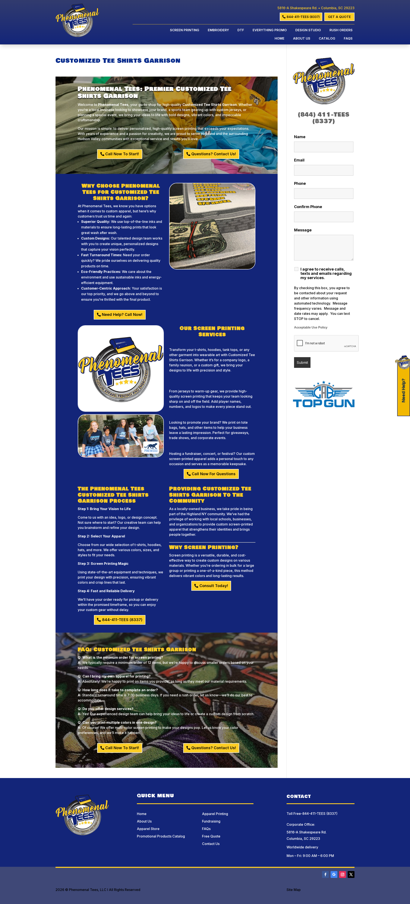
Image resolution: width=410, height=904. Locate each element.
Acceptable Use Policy (310, 327)
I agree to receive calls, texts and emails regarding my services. (326, 273)
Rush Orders (341, 30)
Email (299, 160)
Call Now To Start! (122, 154)
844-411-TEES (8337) (303, 17)
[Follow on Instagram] (342, 874)
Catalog (327, 38)
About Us (301, 38)
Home (279, 38)
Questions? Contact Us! (213, 154)
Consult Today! (213, 585)
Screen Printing (184, 30)
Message (303, 230)
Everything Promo (270, 30)
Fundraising (211, 821)
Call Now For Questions (214, 474)
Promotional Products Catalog (161, 836)
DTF (240, 30)
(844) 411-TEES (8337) (324, 118)
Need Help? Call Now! (122, 314)
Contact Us (211, 844)
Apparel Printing (215, 814)
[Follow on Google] (334, 874)
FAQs (348, 38)
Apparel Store (148, 829)
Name (299, 137)
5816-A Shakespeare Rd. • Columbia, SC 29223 (315, 8)
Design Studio (308, 30)
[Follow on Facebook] (325, 874)
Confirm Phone (308, 206)
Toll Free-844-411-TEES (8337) (312, 813)
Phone (300, 183)
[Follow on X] (351, 874)
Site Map (294, 890)
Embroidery (218, 30)
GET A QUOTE (339, 17)
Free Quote (211, 836)
